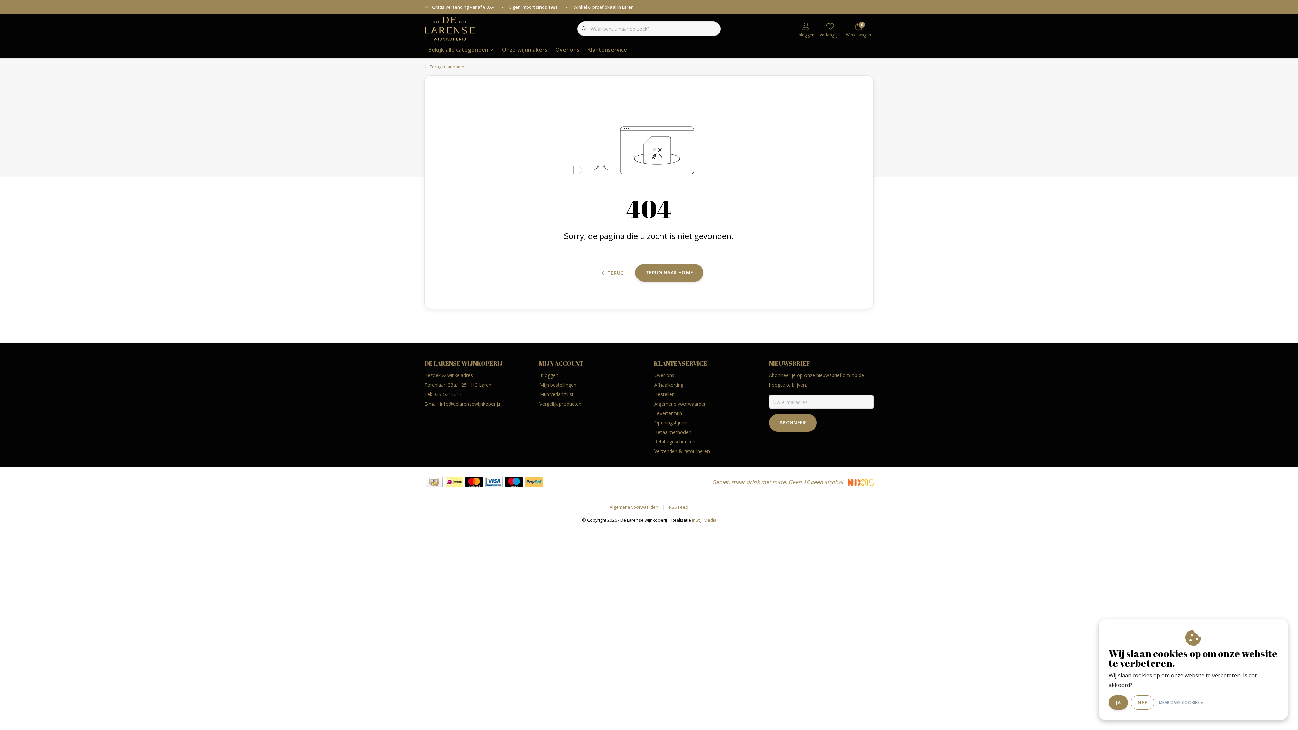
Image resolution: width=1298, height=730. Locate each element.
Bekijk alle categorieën (458, 49)
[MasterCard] (474, 482)
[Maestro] (514, 482)
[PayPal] (534, 482)
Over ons (567, 49)
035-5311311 (447, 394)
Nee (1142, 702)
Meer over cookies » (1181, 702)
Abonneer (792, 422)
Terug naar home (669, 272)
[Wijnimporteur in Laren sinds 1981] (449, 28)
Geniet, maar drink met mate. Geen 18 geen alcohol (778, 482)
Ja (1118, 702)
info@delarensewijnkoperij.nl (471, 403)
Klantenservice (607, 49)
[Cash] (434, 482)
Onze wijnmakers (524, 49)
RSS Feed (678, 507)
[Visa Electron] (494, 482)
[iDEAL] (454, 482)
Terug (615, 273)
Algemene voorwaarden (634, 507)
